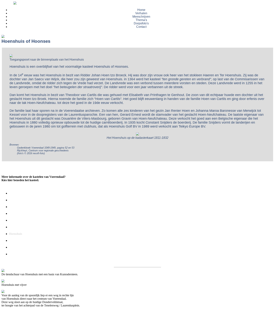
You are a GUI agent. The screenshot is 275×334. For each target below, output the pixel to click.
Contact (141, 26)
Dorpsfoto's (141, 23)
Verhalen (141, 13)
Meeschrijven (141, 16)
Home (141, 9)
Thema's (141, 20)
